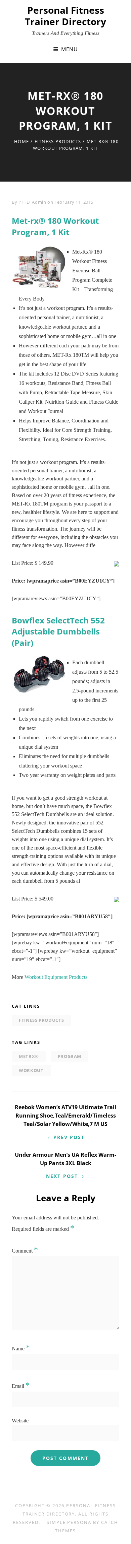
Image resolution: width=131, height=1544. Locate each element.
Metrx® (29, 1056)
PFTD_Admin (32, 202)
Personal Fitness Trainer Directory (65, 16)
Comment (25, 1251)
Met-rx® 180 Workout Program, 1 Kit (55, 226)
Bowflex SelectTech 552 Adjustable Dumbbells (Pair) (58, 631)
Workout (31, 1070)
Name (21, 1348)
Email (21, 1386)
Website (20, 1420)
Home (21, 141)
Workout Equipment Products (56, 977)
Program (70, 1056)
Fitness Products (58, 141)
